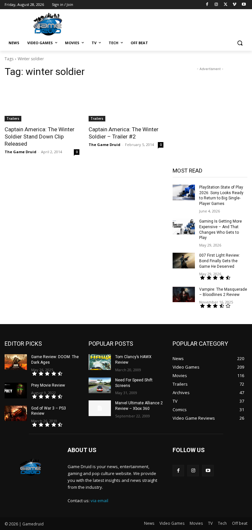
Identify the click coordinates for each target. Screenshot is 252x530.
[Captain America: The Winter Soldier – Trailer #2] (126, 102)
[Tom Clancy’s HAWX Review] (100, 362)
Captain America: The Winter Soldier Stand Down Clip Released (39, 136)
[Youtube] (243, 5)
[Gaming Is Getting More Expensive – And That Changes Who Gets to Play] (184, 226)
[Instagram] (216, 5)
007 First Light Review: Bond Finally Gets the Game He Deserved (219, 261)
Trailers (13, 118)
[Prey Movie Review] (16, 390)
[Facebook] (207, 5)
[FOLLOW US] (210, 460)
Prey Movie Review (48, 385)
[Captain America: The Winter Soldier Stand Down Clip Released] (42, 102)
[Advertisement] (170, 23)
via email (99, 500)
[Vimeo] (234, 5)
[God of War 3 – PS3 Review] (16, 413)
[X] (225, 5)
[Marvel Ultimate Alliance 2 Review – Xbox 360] (100, 408)
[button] (239, 43)
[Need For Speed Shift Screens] (100, 385)
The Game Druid (20, 151)
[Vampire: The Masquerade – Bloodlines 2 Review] (184, 294)
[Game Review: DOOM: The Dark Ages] (16, 362)
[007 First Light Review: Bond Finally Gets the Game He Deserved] (184, 260)
